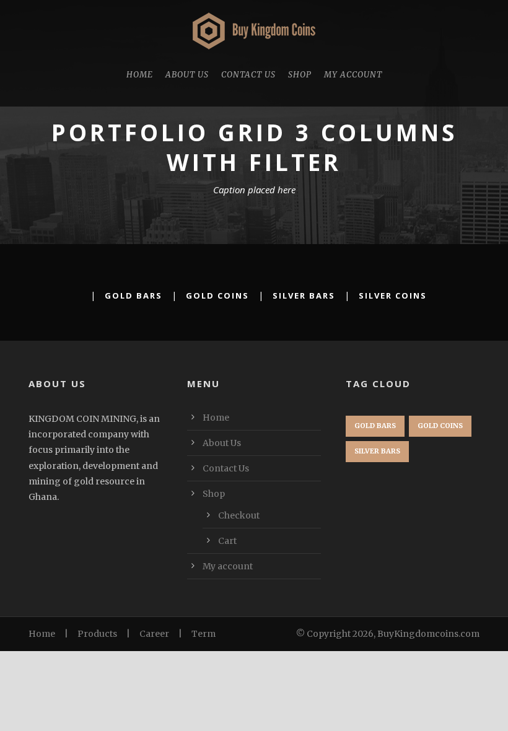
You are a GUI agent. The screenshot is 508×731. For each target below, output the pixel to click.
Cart (227, 540)
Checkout (239, 515)
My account (353, 74)
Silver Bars (304, 295)
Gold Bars (133, 295)
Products (97, 633)
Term (203, 633)
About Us (187, 74)
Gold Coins (217, 295)
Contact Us (248, 74)
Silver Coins (393, 295)
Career (154, 633)
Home (139, 74)
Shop (300, 74)
